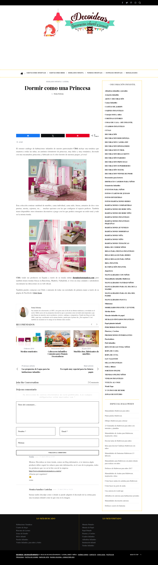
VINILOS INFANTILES (114, 378)
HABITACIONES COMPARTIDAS (118, 205)
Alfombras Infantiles (89, 539)
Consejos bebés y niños (113, 114)
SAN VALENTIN (111, 359)
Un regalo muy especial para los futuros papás (76, 369)
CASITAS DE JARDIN (113, 106)
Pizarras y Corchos (112, 331)
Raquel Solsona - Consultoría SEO (62, 557)
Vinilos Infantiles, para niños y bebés (28, 542)
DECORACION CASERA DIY (116, 142)
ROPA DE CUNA (111, 355)
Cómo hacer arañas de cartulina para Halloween (121, 481)
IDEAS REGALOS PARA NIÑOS (117, 259)
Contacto (92, 554)
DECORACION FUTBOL (115, 150)
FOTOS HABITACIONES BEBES (118, 201)
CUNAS (108, 130)
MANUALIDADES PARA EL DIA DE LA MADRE (121, 287)
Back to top (134, 554)
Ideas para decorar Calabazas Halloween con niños (120, 447)
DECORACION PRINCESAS (116, 162)
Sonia (31, 456)
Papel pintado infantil (113, 323)
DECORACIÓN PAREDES (115, 158)
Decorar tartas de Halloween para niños (118, 441)
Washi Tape (109, 386)
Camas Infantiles (111, 102)
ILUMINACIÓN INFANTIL (115, 267)
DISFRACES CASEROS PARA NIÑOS (120, 181)
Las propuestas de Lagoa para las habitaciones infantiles (36, 369)
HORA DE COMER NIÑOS (115, 247)
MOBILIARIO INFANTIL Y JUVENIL (57, 82)
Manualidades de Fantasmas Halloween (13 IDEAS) (119, 454)
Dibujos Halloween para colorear (116, 421)
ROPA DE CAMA (112, 351)
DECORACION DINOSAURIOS (117, 146)
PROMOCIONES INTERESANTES (118, 335)
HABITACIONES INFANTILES (117, 217)
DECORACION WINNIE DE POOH (118, 173)
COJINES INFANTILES (114, 110)
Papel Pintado (87, 530)
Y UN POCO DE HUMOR (115, 390)
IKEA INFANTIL (111, 263)
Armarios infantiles (112, 95)
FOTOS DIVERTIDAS (113, 197)
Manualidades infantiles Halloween (117, 278)
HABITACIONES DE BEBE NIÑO (118, 213)
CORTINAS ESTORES (114, 118)
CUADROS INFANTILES (115, 126)
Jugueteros (109, 271)
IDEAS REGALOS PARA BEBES (118, 255)
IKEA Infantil (21, 536)
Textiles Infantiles (88, 545)
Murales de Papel (88, 527)
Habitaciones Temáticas (24, 524)
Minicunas (109, 303)
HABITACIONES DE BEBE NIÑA (118, 209)
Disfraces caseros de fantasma (115, 506)
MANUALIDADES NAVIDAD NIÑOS (119, 282)
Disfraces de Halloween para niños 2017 (118, 468)
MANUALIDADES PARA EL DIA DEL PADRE (120, 294)
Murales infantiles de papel (114, 315)
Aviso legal (101, 554)
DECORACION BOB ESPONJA (117, 138)
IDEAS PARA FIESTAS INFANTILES (119, 251)
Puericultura (109, 339)
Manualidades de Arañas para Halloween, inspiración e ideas (119, 434)
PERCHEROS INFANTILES (116, 327)
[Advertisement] (79, 51)
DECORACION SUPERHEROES (117, 166)
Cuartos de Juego (22, 527)
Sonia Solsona (59, 94)
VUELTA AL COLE (112, 382)
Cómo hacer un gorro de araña (115, 486)
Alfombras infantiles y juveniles (116, 91)
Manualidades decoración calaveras (117, 501)
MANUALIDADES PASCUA (116, 299)
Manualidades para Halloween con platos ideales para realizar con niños (121, 462)
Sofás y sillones (110, 366)
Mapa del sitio (44, 557)
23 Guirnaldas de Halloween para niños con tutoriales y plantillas (120, 427)
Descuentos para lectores (114, 177)
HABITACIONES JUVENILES (117, 227)
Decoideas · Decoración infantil (27, 554)
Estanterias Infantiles (112, 185)
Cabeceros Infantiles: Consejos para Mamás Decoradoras (57, 354)
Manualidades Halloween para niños (117, 411)
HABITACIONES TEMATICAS (117, 243)
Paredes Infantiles (22, 539)
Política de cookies (31, 557)
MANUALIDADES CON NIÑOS (117, 274)
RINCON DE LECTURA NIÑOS (117, 347)
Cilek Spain (37, 293)
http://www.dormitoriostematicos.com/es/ (45, 471)
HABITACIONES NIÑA (114, 235)
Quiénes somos (83, 554)
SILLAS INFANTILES (113, 362)
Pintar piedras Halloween (113, 416)
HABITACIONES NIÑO (114, 239)
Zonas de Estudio (22, 533)
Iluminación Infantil (89, 542)
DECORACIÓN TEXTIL (114, 169)
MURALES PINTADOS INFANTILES (119, 319)
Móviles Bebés (110, 311)
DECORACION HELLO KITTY (117, 154)
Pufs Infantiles (110, 343)
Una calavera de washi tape (114, 491)
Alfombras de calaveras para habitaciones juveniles (122, 496)
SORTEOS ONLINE (112, 370)
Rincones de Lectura (23, 530)
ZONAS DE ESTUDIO (113, 394)
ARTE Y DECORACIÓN (114, 99)
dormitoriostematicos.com (83, 277)
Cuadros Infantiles (88, 536)
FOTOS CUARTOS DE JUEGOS (117, 193)
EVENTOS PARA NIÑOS (114, 189)
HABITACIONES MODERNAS (117, 231)
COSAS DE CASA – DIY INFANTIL (119, 122)
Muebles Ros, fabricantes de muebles (86, 352)
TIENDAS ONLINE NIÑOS (115, 374)
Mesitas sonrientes (29, 351)
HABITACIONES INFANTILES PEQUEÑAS (117, 222)
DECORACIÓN (111, 134)
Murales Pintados (88, 524)
